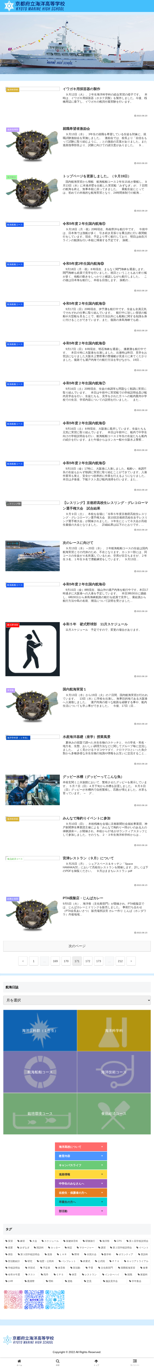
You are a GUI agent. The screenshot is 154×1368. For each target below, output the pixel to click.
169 (55, 961)
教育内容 (81, 1156)
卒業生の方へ (81, 1201)
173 (98, 961)
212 (120, 961)
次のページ (77, 946)
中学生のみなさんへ (81, 1183)
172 (87, 961)
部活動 (81, 1211)
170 (66, 961)
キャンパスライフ (81, 1165)
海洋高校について (81, 1146)
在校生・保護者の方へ (81, 1192)
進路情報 (81, 1174)
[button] (142, 733)
